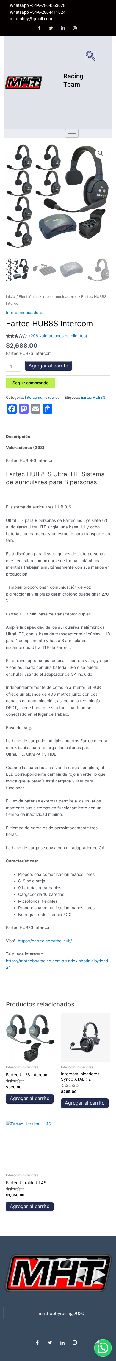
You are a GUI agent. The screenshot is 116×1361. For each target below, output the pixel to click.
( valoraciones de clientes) (58, 335)
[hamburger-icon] (72, 133)
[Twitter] (51, 28)
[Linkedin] (62, 1341)
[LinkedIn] (63, 28)
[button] (90, 56)
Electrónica (29, 296)
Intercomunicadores (60, 296)
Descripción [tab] (18, 436)
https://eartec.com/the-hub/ (45, 940)
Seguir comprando (30, 382)
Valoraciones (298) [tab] (25, 447)
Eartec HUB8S (93, 397)
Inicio (10, 296)
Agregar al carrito (48, 366)
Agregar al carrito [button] (30, 1098)
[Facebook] (39, 28)
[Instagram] (74, 28)
